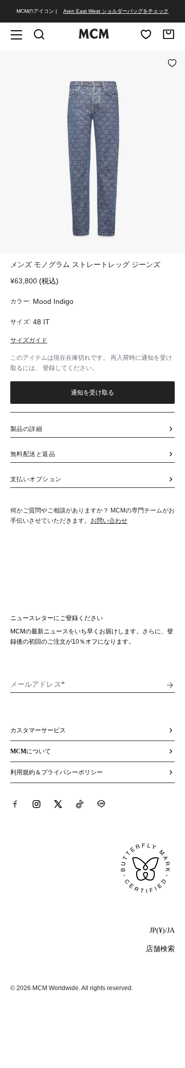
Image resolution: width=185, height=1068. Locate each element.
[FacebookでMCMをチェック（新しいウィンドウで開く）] (15, 804)
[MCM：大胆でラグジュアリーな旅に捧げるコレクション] (93, 36)
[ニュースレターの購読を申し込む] (170, 685)
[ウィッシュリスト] (146, 34)
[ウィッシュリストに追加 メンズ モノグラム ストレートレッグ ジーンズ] (172, 64)
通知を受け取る (93, 392)
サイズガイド (28, 340)
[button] (92, 151)
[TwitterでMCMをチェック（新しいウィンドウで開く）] (58, 804)
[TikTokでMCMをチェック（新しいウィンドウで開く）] (79, 804)
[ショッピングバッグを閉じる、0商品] (168, 34)
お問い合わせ (108, 520)
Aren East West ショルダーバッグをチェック (116, 11)
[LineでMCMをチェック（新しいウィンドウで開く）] (101, 804)
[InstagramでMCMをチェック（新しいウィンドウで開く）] (36, 804)
